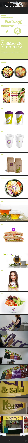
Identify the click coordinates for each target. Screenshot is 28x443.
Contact (7, 1)
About (4, 1)
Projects (2, 1)
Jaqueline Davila (14, 1)
